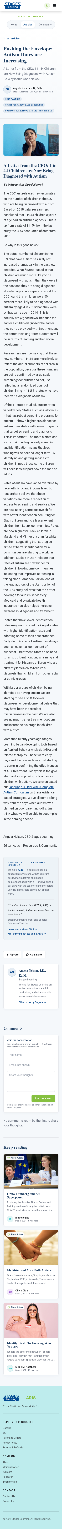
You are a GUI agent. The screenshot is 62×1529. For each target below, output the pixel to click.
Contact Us (9, 1496)
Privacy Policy (10, 1442)
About (6, 1462)
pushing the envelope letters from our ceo (28, 111)
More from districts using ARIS (25, 933)
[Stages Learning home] (12, 5)
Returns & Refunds (13, 1447)
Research (8, 1476)
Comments (36, 954)
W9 (4, 1432)
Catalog (7, 1428)
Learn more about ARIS (21, 929)
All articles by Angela (31, 1002)
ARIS (20, 869)
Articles (27, 24)
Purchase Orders (12, 1437)
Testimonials (10, 1481)
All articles (13, 38)
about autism (12, 99)
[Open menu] (54, 5)
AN (12, 972)
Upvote (14, 954)
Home (14, 24)
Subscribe (8, 1501)
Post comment (43, 1098)
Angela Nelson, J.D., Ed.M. (28, 88)
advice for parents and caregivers (24, 105)
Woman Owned (11, 1467)
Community (45, 24)
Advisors (7, 1472)
